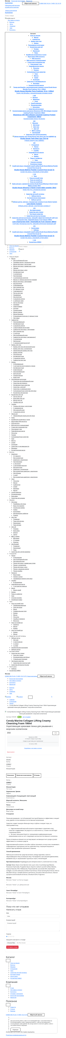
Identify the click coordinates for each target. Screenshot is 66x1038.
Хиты (11, 24)
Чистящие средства (36, 214)
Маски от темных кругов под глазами (25, 280)
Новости (13, 1007)
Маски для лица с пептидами (22, 281)
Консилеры (16, 511)
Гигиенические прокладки (36, 198)
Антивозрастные (18, 272)
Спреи (36, 78)
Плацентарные (18, 375)
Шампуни (36, 99)
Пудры (15, 509)
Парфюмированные (19, 605)
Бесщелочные (17, 467)
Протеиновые (17, 276)
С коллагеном (17, 274)
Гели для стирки (18, 655)
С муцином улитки (19, 299)
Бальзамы (36, 107)
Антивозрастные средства (21, 385)
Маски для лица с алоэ (20, 270)
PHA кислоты (36, 58)
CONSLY (8, 764)
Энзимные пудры (36, 164)
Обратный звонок (30, 3)
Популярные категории (36, 45)
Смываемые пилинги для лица (22, 578)
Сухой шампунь (36, 103)
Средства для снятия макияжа (36, 134)
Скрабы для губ (18, 402)
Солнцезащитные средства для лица (24, 391)
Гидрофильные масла (36, 66)
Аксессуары (35, 228)
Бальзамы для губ (18, 398)
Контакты (12, 30)
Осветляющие (17, 370)
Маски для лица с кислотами (22, 264)
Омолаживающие (19, 322)
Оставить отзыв (12, 947)
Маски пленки (17, 312)
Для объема (17, 473)
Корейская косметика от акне (36, 55)
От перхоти (17, 456)
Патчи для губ (17, 396)
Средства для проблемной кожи (23, 381)
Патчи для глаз (18, 293)
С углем (15, 646)
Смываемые (17, 295)
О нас (12, 988)
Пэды (36, 53)
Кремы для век (17, 352)
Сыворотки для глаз (19, 360)
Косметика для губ (36, 47)
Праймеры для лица (19, 504)
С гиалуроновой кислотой (21, 343)
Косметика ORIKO (35, 242)
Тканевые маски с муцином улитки (24, 262)
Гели (36, 74)
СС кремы (16, 540)
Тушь (14, 550)
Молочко (16, 621)
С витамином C (18, 291)
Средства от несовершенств (36, 81)
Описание (10, 775)
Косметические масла (36, 85)
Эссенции (36, 79)
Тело (35, 176)
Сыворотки (36, 39)
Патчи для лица (18, 303)
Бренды (11, 22)
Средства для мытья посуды (36, 216)
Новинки (12, 26)
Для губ (36, 129)
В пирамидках (17, 582)
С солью (15, 644)
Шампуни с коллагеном (20, 469)
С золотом (16, 333)
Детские (15, 640)
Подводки (16, 519)
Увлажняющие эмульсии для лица (24, 416)
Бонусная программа (18, 1)
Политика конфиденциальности (16, 1035)
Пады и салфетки (36, 158)
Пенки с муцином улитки (21, 569)
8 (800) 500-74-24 (45, 3)
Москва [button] (7, 1)
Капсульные (17, 373)
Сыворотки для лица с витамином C (24, 337)
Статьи (12, 1009)
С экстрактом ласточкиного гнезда (24, 366)
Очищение (35, 145)
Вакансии (29, 1)
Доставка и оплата (15, 681)
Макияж (35, 123)
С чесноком (17, 464)
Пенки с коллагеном (19, 565)
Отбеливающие (18, 285)
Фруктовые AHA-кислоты (36, 56)
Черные (15, 268)
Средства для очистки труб (21, 663)
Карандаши (17, 523)
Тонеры (36, 49)
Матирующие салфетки (20, 513)
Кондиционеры (36, 105)
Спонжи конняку (36, 162)
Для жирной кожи (18, 410)
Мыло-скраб (17, 590)
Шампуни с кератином (20, 460)
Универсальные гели (19, 611)
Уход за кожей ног (36, 180)
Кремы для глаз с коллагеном (22, 349)
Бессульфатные (18, 458)
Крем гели (16, 377)
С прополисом (17, 642)
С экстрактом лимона (20, 586)
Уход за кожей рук (36, 182)
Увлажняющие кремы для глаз (22, 350)
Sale (10, 28)
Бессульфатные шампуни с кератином (25, 471)
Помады (15, 529)
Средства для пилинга (20, 383)
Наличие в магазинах (24, 775)
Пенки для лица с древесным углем (24, 563)
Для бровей (36, 132)
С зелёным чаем (18, 301)
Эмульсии (36, 51)
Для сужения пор (18, 287)
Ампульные (17, 341)
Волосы (35, 97)
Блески (15, 532)
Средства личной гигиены (35, 194)
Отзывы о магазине (16, 994)
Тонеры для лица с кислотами (22, 406)
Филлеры (36, 83)
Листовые (16, 318)
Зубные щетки (36, 200)
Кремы (36, 43)
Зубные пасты (36, 196)
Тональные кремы (19, 508)
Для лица (36, 125)
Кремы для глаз (36, 41)
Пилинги (36, 149)
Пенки (36, 147)
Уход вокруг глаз (36, 64)
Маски (36, 37)
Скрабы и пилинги (19, 619)
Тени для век (17, 525)
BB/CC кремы (36, 131)
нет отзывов (26, 717)
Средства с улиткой (19, 387)
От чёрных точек (18, 289)
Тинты (15, 534)
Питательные (17, 354)
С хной (15, 475)
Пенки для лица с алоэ (20, 567)
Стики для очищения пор (36, 62)
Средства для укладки (36, 109)
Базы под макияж (18, 506)
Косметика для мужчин (20, 393)
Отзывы (37, 775)
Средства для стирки (36, 212)
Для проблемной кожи (20, 260)
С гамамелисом (18, 408)
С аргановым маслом (20, 465)
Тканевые (16, 304)
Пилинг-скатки (17, 577)
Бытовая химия (35, 210)
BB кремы (16, 538)
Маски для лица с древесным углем (24, 266)
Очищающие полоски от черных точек (25, 316)
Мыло (36, 154)
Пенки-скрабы (17, 571)
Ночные (15, 308)
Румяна (15, 515)
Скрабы (36, 150)
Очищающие (17, 557)
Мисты (36, 76)
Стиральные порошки (20, 659)
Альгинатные (17, 297)
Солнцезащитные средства (36, 72)
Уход (36, 101)
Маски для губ (17, 400)
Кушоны (15, 542)
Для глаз (36, 127)
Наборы (36, 230)
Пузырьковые (17, 310)
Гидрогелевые (17, 306)
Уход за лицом (35, 35)
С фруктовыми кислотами (21, 327)
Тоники (36, 70)
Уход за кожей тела (36, 178)
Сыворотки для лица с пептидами (23, 329)
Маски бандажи (18, 314)
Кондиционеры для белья (21, 657)
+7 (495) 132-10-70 (55, 3)
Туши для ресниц (18, 521)
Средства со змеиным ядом (22, 389)
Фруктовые (16, 575)
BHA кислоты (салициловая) (36, 60)
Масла (15, 490)
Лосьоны (36, 68)
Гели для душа (17, 607)
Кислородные (17, 283)
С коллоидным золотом (20, 278)
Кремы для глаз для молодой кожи (24, 347)
